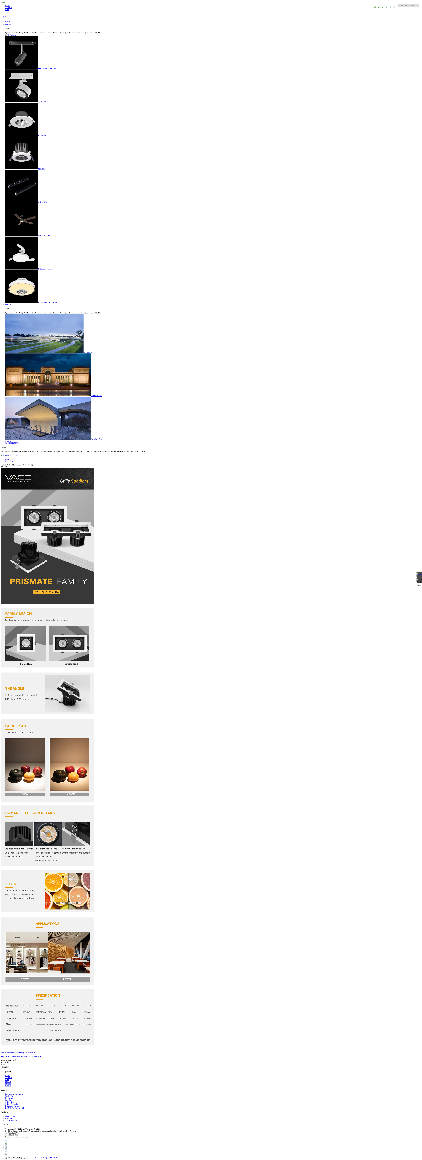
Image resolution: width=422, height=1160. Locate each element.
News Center (9, 461)
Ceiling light (9, 1102)
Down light (9, 1098)
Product (8, 24)
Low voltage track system (14, 1094)
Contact (8, 441)
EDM (16, 455)
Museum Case (88, 352)
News (7, 10)
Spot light (8, 1100)
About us (8, 8)
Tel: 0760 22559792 (12, 443)
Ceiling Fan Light (11, 1104)
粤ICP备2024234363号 (49, 1158)
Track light (9, 1096)
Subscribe (5, 1067)
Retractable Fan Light (12, 1106)
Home (7, 6)
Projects (8, 304)
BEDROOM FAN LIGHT (14, 1108)
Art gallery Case (96, 439)
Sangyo (38, 1158)
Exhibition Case (96, 396)
